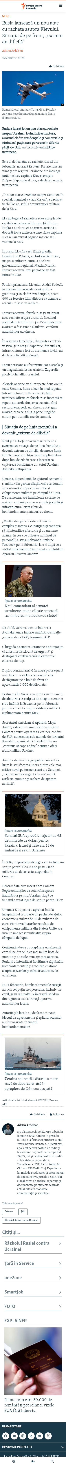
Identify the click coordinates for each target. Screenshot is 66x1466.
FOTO (9, 1306)
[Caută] (52, 1461)
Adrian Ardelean (12, 50)
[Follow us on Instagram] (22, 1435)
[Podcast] (13, 1461)
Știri (5, 16)
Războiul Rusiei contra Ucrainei (27, 1246)
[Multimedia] (32, 1461)
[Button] (56, 66)
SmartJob (13, 1292)
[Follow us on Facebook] (5, 1435)
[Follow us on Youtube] (14, 1435)
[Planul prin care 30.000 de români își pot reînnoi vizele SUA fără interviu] (33, 1361)
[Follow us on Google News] (39, 1435)
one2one (13, 1278)
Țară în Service (19, 1263)
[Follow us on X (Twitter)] (48, 1435)
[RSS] (31, 1435)
